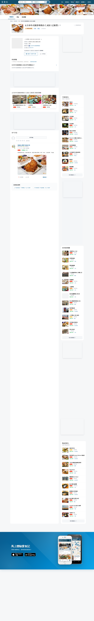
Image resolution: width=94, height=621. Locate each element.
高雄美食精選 (29, 28)
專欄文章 (77, 2)
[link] (75, 105)
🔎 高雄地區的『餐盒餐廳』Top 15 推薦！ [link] (42, 187)
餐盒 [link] (39, 28)
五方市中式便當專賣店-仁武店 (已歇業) (42, 25)
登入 (62, 2)
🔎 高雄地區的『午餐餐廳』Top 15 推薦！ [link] (22, 187)
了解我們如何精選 (33, 61)
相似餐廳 (24, 16)
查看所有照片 (89, 13)
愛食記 (11, 21)
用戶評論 (14, 133)
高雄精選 (15, 21)
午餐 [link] (35, 28)
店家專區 (83, 2)
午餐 (19, 21)
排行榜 (89, 2)
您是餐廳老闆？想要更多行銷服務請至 (33, 50)
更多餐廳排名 (71, 174)
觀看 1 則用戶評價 (32, 53)
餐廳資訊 (12, 16)
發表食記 (67, 2)
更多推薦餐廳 (71, 337)
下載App (72, 2)
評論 (18, 16)
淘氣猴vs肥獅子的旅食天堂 (24, 145)
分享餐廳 (43, 53)
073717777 (31, 47)
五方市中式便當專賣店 (35, 45)
